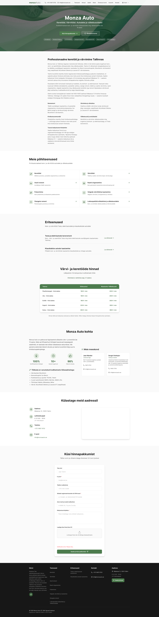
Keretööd (52, 572)
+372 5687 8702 (39, 428)
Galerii (89, 2)
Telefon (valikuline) (62, 485)
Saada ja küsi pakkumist (78, 551)
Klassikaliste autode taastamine (78, 576)
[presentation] (79, 533)
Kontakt (117, 2)
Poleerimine (53, 589)
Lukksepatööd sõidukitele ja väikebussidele (57, 602)
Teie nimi (59, 468)
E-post (59, 476)
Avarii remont (53, 581)
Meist (94, 2)
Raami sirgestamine (55, 585)
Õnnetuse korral (102, 2)
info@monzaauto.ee (40, 437)
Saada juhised (119, 580)
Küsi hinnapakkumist (68, 33)
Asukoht (111, 2)
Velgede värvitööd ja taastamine (58, 594)
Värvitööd (52, 576)
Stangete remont (54, 598)
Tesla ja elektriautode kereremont (76, 572)
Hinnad (84, 2)
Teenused (77, 2)
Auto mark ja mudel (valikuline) (66, 502)
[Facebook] (31, 594)
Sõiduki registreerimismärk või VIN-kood (69, 493)
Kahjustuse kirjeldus (63, 510)
